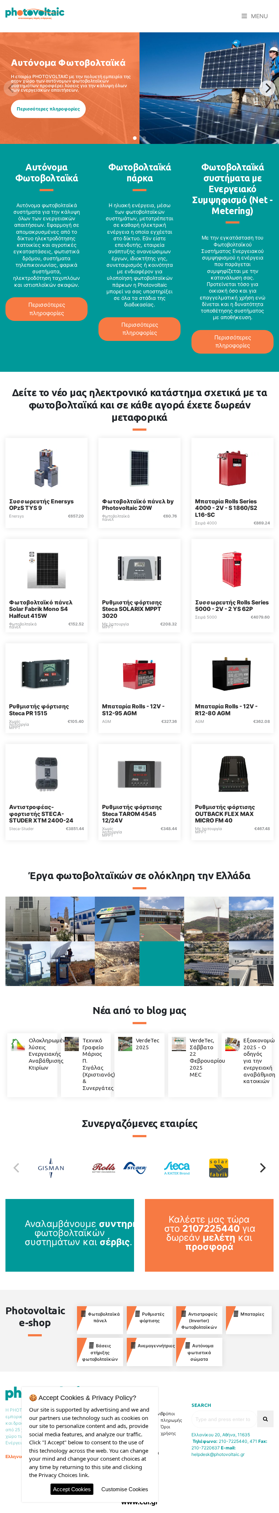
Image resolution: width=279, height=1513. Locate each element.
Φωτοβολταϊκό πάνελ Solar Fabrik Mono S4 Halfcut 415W (41, 609)
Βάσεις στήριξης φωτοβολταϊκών (100, 1352)
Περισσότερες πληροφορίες (48, 108)
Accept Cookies (72, 1489)
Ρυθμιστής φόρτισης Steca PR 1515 (39, 710)
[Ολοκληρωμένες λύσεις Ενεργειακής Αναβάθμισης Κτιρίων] (18, 1043)
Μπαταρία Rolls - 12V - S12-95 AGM (133, 710)
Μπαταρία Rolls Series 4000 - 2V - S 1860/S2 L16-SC (226, 508)
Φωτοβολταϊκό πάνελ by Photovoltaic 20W (138, 505)
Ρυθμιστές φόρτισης (152, 1317)
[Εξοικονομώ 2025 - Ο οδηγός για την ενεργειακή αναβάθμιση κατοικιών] (232, 1043)
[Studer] (139, 1168)
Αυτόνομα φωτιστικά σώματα (200, 1352)
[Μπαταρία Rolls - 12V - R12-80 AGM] (232, 672)
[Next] (267, 88)
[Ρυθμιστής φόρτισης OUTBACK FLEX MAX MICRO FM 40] (232, 773)
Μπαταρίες (252, 1314)
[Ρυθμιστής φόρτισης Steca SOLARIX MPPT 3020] (139, 568)
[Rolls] (98, 1168)
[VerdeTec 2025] (125, 1043)
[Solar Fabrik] (223, 1168)
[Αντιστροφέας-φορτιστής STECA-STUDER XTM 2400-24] (46, 773)
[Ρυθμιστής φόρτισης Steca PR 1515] (46, 672)
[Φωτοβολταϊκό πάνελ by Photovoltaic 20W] (139, 467)
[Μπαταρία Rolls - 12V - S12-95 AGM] (139, 672)
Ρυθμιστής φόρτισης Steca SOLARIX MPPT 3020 (132, 609)
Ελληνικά (15, 1456)
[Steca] (182, 1168)
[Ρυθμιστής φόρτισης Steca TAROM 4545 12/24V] (139, 773)
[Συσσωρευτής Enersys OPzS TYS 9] (46, 467)
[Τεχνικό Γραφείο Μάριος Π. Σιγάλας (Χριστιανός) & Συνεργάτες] (72, 1043)
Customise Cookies (124, 1489)
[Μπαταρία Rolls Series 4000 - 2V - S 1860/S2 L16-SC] (232, 467)
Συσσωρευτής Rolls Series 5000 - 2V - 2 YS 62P (232, 606)
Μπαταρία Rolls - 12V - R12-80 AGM (226, 710)
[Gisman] (56, 1168)
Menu (259, 16)
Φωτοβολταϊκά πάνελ (104, 1317)
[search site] (265, 1419)
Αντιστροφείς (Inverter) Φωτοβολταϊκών (199, 1320)
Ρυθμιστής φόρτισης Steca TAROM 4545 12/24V (132, 814)
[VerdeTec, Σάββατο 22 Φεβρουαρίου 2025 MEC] (179, 1043)
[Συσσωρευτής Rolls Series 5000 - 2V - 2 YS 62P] (232, 568)
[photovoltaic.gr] (34, 13)
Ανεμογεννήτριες (155, 1345)
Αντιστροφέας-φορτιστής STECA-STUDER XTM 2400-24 (41, 814)
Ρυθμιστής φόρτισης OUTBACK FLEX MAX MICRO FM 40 (225, 814)
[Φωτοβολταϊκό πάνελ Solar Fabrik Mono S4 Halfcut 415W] (46, 568)
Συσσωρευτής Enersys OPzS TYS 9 (41, 505)
